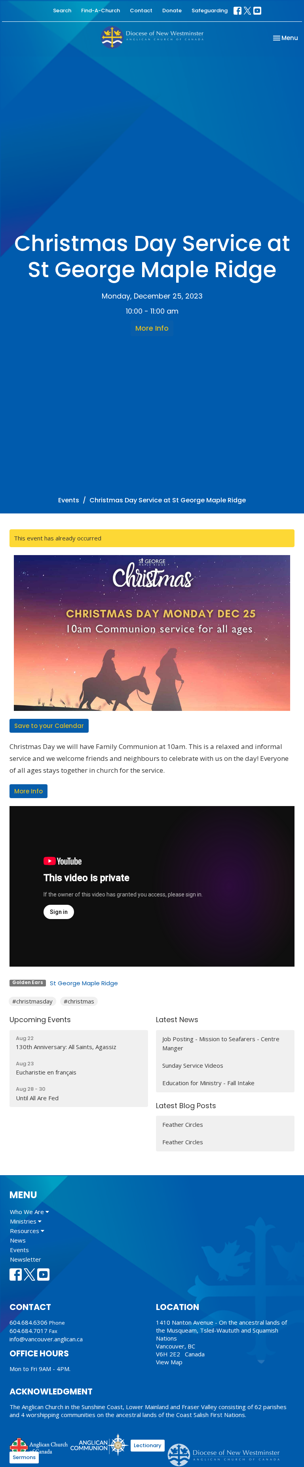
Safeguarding (210, 10)
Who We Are (28, 1212)
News (18, 1240)
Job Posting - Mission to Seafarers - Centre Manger (220, 1043)
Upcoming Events (40, 1020)
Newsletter (25, 1259)
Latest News (177, 1020)
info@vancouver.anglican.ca (46, 1339)
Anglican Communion (99, 1444)
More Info (152, 328)
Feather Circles (182, 1124)
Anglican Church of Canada (39, 1446)
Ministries (24, 1221)
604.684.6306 (29, 1322)
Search (62, 10)
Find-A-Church (100, 10)
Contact (141, 10)
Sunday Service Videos (192, 1065)
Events (68, 500)
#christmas (79, 1001)
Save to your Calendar (49, 726)
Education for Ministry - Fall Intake (208, 1083)
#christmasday (32, 1001)
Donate (172, 10)
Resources (25, 1231)
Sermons (24, 1457)
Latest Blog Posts (186, 1106)
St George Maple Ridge (84, 983)
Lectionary (148, 1445)
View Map (169, 1362)
